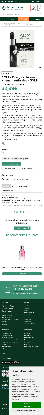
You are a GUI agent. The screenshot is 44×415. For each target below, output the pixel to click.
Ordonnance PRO (29, 323)
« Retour (7, 73)
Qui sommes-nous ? (7, 335)
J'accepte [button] (26, 403)
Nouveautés (27, 314)
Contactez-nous (6, 333)
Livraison (4, 344)
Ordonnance (27, 321)
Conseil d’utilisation (21, 186)
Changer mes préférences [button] (26, 410)
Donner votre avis (21, 228)
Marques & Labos (29, 312)
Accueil (5, 23)
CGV (3, 348)
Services (36, 19)
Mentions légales (6, 346)
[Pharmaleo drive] (36, 1)
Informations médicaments (9, 340)
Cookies (4, 353)
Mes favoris (27, 344)
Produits (11, 19)
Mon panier (27, 333)
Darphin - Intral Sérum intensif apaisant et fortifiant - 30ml (22, 268)
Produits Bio (27, 319)
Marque (12, 23)
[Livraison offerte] (40, 1)
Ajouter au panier (11, 164)
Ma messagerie (28, 342)
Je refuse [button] (26, 406)
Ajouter (21, 274)
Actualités (26, 308)
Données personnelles (8, 351)
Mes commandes (29, 337)
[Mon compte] (40, 6)
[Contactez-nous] (3, 1)
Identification (27, 335)
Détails (6, 186)
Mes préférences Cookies (31, 346)
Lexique (26, 310)
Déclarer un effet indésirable (10, 342)
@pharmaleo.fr (7, 311)
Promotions (27, 317)
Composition (8, 190)
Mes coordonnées (29, 340)
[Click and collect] (32, 1)
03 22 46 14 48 (22, 289)
